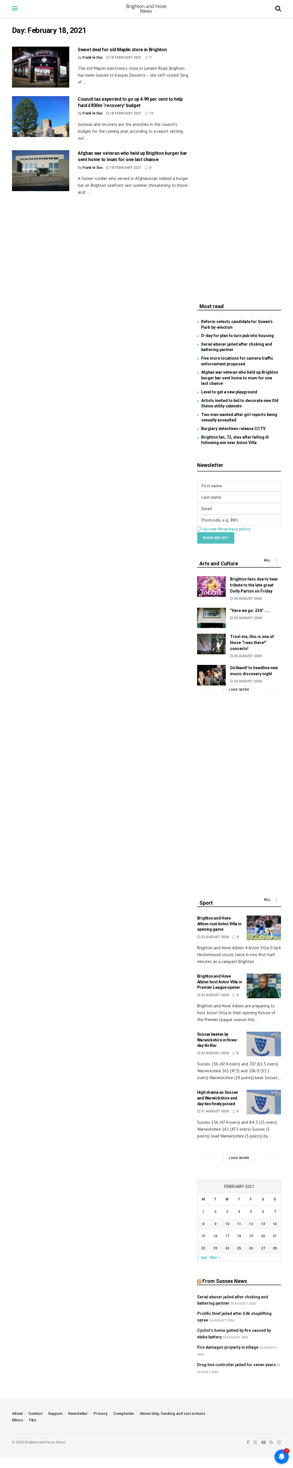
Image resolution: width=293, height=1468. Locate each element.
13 (263, 1224)
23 (215, 1248)
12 (251, 1224)
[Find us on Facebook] (248, 1442)
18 (239, 1236)
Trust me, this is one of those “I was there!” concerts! (252, 642)
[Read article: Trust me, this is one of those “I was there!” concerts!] (211, 644)
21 (275, 1236)
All (267, 560)
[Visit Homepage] (146, 8)
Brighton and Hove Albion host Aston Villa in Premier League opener (219, 982)
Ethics (17, 1420)
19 (251, 1236)
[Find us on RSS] (271, 1442)
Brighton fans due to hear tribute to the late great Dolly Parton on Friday (254, 585)
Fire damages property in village (227, 1347)
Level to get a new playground (229, 392)
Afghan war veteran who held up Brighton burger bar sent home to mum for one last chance (239, 378)
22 (203, 1248)
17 (227, 1236)
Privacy (101, 1413)
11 (239, 1224)
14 (275, 1224)
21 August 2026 (214, 1111)
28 (275, 1248)
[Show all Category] (276, 560)
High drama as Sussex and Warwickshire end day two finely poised (217, 1098)
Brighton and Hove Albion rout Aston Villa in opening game (219, 924)
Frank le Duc (92, 58)
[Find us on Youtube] (263, 1442)
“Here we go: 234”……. (250, 610)
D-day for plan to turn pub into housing (237, 335)
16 (215, 1236)
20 (263, 1236)
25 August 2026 (247, 618)
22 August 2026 (214, 1053)
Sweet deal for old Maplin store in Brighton (122, 49)
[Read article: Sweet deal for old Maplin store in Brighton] (40, 67)
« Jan (202, 1257)
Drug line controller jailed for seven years (236, 1364)
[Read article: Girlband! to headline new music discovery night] (211, 675)
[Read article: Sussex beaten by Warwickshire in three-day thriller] (264, 1044)
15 (203, 1236)
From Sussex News (224, 1281)
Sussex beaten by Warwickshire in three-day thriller (217, 1040)
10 (151, 113)
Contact (35, 1413)
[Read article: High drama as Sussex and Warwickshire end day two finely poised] (264, 1102)
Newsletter (78, 1413)
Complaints (123, 1413)
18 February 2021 (125, 58)
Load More (239, 690)
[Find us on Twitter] (255, 1442)
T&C (32, 1420)
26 (251, 1248)
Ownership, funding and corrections (172, 1413)
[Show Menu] (14, 8)
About (17, 1413)
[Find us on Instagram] (279, 1442)
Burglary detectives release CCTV (233, 428)
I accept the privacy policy (226, 529)
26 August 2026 (247, 599)
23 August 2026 (214, 937)
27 (263, 1248)
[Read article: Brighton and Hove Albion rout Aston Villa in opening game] (264, 928)
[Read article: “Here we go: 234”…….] (211, 618)
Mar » (215, 1257)
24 (227, 1248)
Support (55, 1413)
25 (239, 1248)
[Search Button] (278, 8)
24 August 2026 (247, 681)
